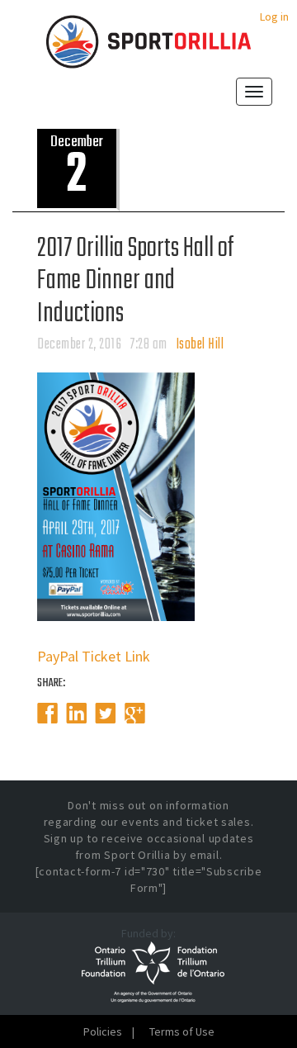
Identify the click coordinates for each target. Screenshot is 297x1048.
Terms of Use (181, 1031)
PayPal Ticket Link (93, 656)
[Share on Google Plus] (135, 713)
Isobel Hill (200, 345)
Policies (102, 1031)
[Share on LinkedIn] (76, 713)
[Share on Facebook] (47, 713)
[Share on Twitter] (105, 713)
